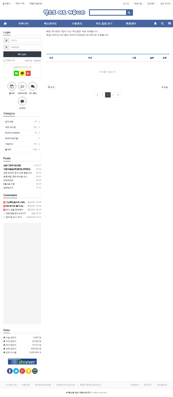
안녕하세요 (8, 180)
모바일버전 (162, 385)
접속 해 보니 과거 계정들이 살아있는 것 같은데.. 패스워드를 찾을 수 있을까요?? (41, 217)
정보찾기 (151, 3)
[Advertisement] (108, 45)
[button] (51, 87)
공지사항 (21, 121)
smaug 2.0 (8, 188)
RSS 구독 (20, 3)
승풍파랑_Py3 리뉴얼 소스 (15, 176)
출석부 (21, 149)
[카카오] (22, 73)
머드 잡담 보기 (104, 23)
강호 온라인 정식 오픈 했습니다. (17, 173)
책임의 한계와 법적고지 (90, 385)
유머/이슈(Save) (21, 133)
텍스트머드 (50, 23)
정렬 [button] (165, 87)
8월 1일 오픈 (9, 184)
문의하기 (148, 385)
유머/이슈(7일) (11, 138)
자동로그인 (10, 60)
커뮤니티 (23, 23)
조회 (165, 58)
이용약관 (26, 385)
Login (23, 54)
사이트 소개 (11, 385)
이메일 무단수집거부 (65, 385)
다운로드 (77, 23)
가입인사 (21, 144)
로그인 (126, 3)
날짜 (152, 58)
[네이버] (16, 73)
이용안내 (135, 385)
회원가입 (138, 3)
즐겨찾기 (7, 3)
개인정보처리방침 (43, 385)
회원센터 (131, 23)
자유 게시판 (21, 127)
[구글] (28, 73)
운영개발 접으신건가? (15, 213)
